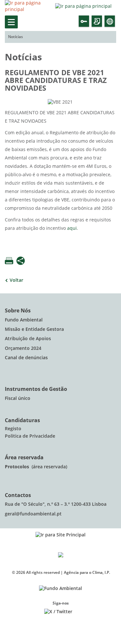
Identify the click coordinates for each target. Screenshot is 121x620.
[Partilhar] (20, 261)
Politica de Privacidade (30, 436)
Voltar (16, 280)
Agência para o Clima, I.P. (87, 572)
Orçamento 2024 (23, 348)
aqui (72, 228)
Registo (13, 429)
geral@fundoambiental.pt (34, 514)
